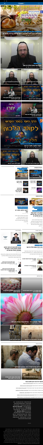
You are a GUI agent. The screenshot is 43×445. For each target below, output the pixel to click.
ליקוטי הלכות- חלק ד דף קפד (14, 163)
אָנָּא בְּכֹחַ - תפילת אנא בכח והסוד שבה (33, 339)
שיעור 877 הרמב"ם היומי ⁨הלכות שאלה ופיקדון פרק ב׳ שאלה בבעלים (8, 262)
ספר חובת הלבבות (23, 417)
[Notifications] (7, 1)
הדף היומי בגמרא (39, 230)
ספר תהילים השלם (27, 401)
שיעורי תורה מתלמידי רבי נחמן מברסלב (12, 31)
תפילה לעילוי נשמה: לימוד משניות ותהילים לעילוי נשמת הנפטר (12, 377)
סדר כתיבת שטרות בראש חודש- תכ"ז (33, 163)
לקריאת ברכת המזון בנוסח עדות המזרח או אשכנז (25, 395)
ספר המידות (21, 415)
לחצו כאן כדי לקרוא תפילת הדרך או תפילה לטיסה (26, 397)
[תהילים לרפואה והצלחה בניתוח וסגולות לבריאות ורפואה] (11, 285)
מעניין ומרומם (39, 276)
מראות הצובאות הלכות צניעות (19, 403)
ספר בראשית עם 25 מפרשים (22, 414)
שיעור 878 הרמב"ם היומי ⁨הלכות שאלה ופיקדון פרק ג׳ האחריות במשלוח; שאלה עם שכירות (12, 248)
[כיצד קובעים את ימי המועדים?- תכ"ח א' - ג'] (11, 76)
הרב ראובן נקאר (29, 31)
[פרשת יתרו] (11, 109)
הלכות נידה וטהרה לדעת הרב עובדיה (24, 418)
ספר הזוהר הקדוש (24, 411)
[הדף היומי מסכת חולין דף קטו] (21, 53)
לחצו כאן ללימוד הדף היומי (28, 383)
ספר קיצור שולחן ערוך (19, 401)
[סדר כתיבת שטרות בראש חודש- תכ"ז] (32, 157)
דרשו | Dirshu (38, 67)
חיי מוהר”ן (25, 415)
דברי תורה (33, 31)
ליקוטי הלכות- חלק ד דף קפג (32, 146)
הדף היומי (40, 63)
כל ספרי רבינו (32, 143)
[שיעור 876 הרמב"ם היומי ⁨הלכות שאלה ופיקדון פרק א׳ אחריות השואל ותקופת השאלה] (18, 271)
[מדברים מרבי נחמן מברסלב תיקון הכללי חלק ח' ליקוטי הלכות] (11, 92)
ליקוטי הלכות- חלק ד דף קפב (35, 98)
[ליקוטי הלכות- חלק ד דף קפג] (21, 133)
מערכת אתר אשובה (37, 147)
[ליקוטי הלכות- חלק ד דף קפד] (11, 157)
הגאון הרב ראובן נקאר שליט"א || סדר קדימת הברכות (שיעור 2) (22, 33)
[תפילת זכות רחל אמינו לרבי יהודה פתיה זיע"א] (32, 374)
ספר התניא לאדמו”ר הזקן (20, 408)
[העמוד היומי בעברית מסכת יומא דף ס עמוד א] (32, 76)
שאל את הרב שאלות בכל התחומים (22, 390)
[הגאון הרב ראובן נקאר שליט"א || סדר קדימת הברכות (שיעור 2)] (21, 21)
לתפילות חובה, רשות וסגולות (25, 392)
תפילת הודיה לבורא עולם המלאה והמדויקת (28, 367)
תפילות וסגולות (39, 343)
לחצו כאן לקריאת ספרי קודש (21, 388)
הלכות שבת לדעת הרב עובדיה (25, 405)
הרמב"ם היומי (18, 230)
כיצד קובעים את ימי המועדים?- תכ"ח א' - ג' (30, 266)
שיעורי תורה (24, 31)
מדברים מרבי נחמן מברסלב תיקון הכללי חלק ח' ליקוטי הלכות (11, 98)
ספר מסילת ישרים (17, 409)
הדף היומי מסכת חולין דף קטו (32, 65)
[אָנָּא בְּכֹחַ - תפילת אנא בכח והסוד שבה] (32, 333)
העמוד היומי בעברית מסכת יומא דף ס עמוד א (29, 259)
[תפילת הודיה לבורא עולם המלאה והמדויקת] (21, 356)
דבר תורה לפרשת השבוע (38, 31)
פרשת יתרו (18, 115)
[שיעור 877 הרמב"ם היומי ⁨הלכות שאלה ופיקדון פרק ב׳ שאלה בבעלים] (18, 264)
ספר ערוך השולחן (16, 417)
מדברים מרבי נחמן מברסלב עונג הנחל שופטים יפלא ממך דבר (33, 115)
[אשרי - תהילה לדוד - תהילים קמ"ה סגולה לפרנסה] (21, 309)
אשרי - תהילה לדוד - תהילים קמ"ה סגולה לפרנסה (26, 322)
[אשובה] (21, 3)
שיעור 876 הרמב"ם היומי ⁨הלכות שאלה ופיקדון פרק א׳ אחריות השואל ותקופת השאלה (8, 270)
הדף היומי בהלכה (36, 63)
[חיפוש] (4, 1)
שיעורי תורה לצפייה (20, 31)
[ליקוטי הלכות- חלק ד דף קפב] (32, 92)
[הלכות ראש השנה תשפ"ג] (11, 333)
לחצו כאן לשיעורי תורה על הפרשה (26, 385)
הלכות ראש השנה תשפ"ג (14, 339)
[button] (41, 12)
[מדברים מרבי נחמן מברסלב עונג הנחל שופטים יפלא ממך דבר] (32, 109)
